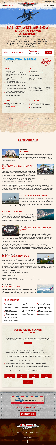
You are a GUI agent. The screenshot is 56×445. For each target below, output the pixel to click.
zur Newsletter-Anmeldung (28, 414)
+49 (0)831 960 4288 (49, 1)
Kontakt (52, 6)
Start (3, 6)
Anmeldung (22, 377)
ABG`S (28, 382)
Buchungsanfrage (48, 52)
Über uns (46, 6)
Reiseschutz (34, 377)
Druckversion (9, 377)
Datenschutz (26, 437)
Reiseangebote (9, 6)
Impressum (30, 437)
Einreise (46, 377)
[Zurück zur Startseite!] (28, 4)
